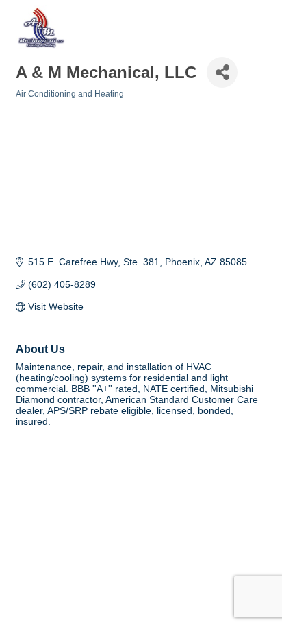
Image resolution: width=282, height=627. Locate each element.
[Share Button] (222, 72)
